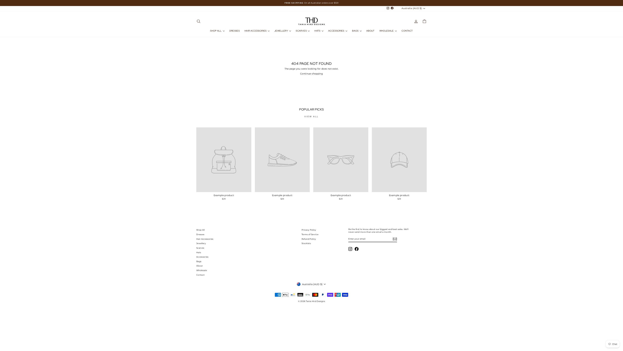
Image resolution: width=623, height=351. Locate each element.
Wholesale (386, 30)
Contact (407, 30)
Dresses (234, 30)
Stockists (306, 243)
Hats (317, 30)
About (370, 30)
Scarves (301, 30)
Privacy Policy (309, 230)
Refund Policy (309, 239)
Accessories (336, 30)
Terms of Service (310, 234)
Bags (355, 30)
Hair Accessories (255, 30)
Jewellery (281, 30)
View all (311, 116)
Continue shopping (311, 73)
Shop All (216, 30)
